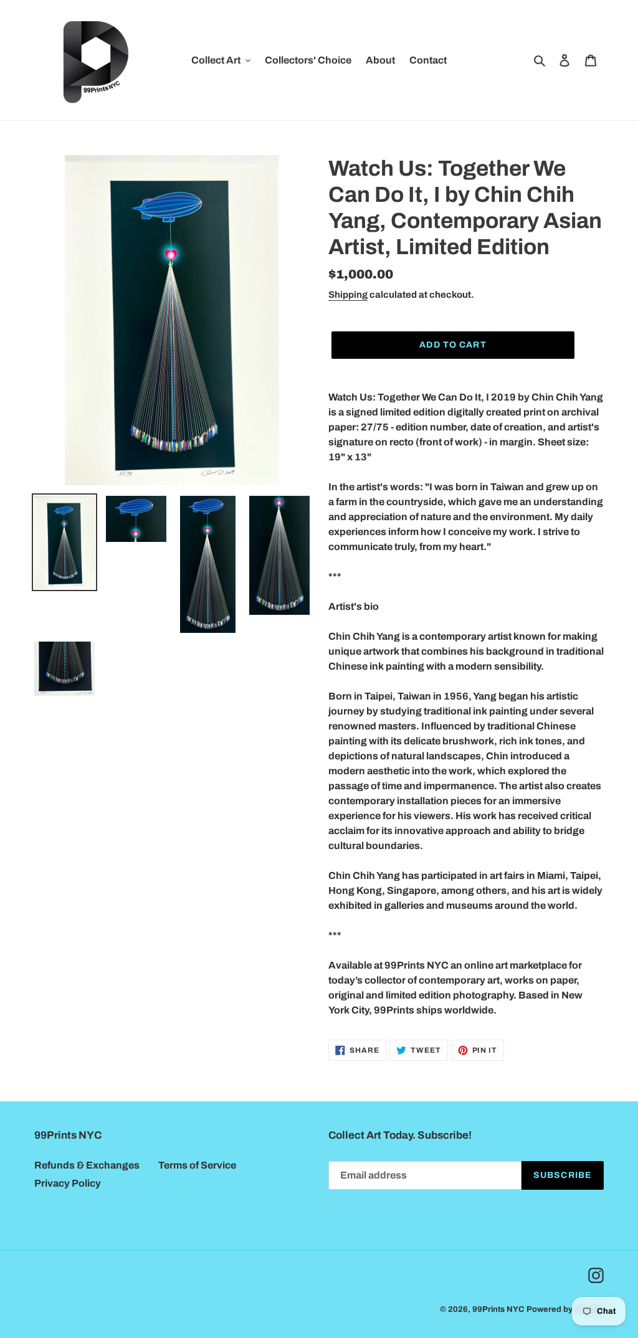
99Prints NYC (498, 1309)
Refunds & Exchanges (87, 1165)
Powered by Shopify (565, 1309)
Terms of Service (197, 1165)
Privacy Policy (67, 1183)
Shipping (348, 295)
